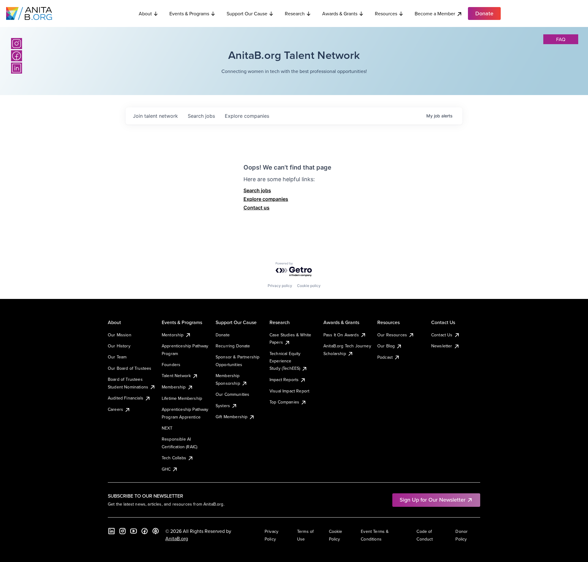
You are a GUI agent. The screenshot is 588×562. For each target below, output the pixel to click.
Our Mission (119, 335)
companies (247, 116)
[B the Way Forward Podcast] (155, 531)
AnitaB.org (176, 538)
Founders (171, 364)
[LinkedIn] (16, 68)
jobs (201, 116)
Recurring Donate (233, 346)
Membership (174, 387)
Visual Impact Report (289, 391)
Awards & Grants (339, 13)
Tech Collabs (174, 458)
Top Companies (284, 402)
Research (295, 13)
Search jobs (257, 190)
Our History (119, 346)
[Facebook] (16, 55)
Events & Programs (189, 13)
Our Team (117, 357)
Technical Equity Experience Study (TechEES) (285, 361)
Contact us (256, 208)
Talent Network (176, 376)
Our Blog (386, 346)
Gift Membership (231, 417)
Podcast (385, 357)
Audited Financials (125, 398)
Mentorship (173, 335)
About (145, 13)
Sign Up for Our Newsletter (433, 499)
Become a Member (435, 13)
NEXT (167, 428)
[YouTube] (133, 531)
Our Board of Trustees (129, 368)
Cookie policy (309, 285)
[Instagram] (16, 43)
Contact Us (442, 335)
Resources (386, 13)
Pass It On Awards (341, 335)
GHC (166, 469)
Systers (223, 406)
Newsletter (441, 346)
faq (560, 39)
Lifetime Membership (182, 398)
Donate (223, 335)
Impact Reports (284, 380)
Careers (115, 409)
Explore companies (265, 199)
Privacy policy (280, 285)
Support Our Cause (247, 13)
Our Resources (392, 335)
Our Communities (232, 394)
